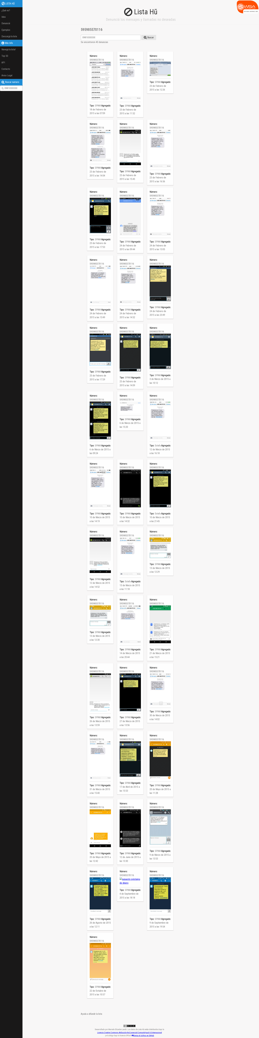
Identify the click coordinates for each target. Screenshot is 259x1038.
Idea (3, 16)
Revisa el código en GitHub (143, 1035)
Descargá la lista (9, 36)
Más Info (8, 43)
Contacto (5, 69)
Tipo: (92, 105)
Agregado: (106, 105)
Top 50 (4, 56)
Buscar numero (11, 82)
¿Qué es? (5, 10)
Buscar (150, 37)
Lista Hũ (10, 3)
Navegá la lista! (8, 49)
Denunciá (5, 23)
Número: (94, 56)
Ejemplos (5, 30)
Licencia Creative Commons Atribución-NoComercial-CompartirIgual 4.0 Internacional (129, 1032)
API (3, 62)
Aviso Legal (6, 75)
